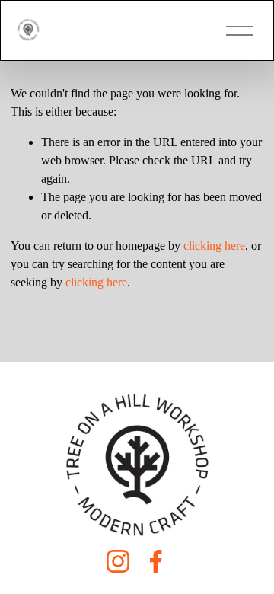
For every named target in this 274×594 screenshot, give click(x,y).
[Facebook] (156, 561)
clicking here (214, 245)
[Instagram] (118, 561)
